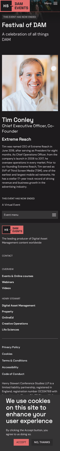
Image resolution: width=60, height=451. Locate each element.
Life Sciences (10, 329)
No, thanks (42, 442)
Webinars (8, 282)
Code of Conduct (13, 374)
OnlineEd (8, 317)
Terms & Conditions (14, 360)
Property (7, 311)
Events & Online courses (17, 276)
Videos (6, 288)
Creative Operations (15, 323)
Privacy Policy (11, 347)
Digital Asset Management (18, 305)
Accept (21, 442)
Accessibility (10, 367)
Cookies (7, 354)
